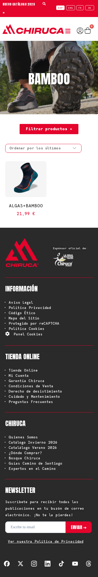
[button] (69, 31)
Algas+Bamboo (26, 205)
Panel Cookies (28, 334)
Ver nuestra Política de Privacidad (45, 541)
